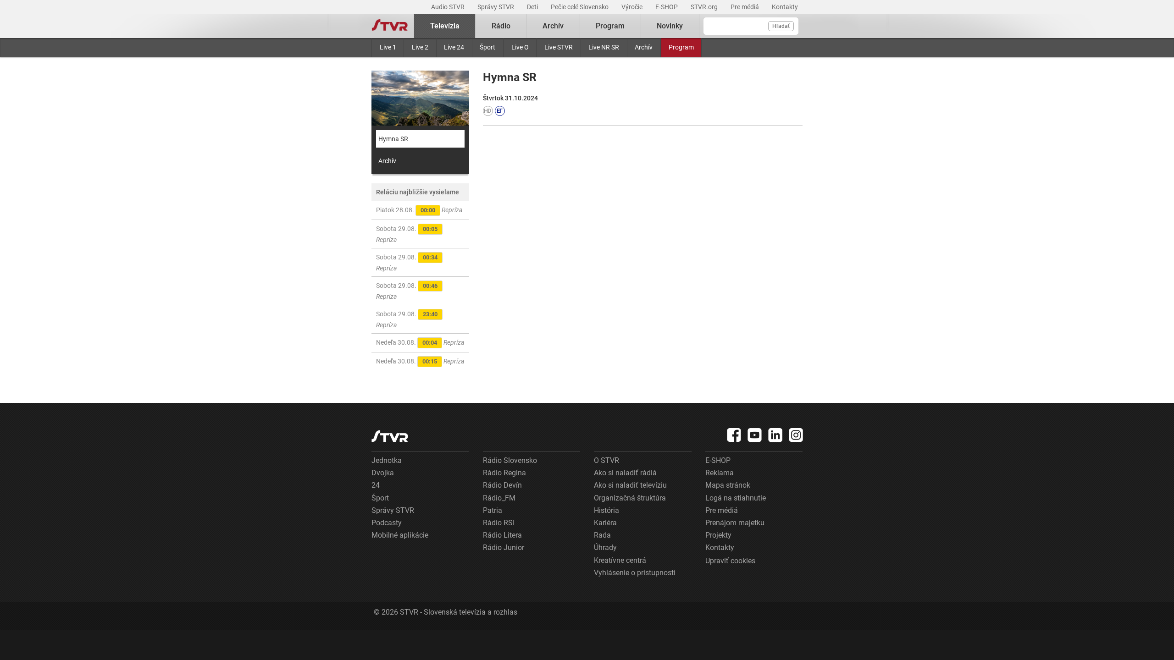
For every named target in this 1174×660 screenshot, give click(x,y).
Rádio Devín (502, 485)
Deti (533, 7)
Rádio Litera (502, 535)
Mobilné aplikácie (399, 535)
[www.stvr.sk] (389, 436)
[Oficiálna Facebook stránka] (734, 435)
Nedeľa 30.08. (420, 342)
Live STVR (558, 47)
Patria (492, 510)
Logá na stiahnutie (735, 498)
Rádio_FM (499, 498)
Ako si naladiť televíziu (630, 485)
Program (681, 47)
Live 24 (454, 47)
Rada (602, 535)
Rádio (501, 26)
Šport (487, 47)
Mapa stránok (727, 485)
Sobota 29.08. (406, 234)
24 (375, 485)
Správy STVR (496, 7)
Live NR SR (603, 47)
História (606, 510)
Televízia (445, 26)
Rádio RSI (499, 522)
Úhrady (605, 547)
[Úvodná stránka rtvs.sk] (389, 26)
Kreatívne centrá (620, 560)
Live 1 (388, 47)
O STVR (606, 460)
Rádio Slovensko (510, 460)
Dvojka (382, 472)
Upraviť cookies (730, 560)
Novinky (670, 26)
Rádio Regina (504, 472)
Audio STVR (448, 7)
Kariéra (605, 522)
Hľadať (781, 26)
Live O (520, 47)
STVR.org (705, 7)
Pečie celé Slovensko (580, 7)
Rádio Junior (503, 547)
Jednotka (386, 460)
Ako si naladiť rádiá (625, 472)
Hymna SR (393, 139)
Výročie (632, 7)
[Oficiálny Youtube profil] (755, 435)
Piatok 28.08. (419, 210)
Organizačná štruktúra (630, 498)
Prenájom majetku (734, 522)
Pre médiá (745, 7)
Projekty (718, 535)
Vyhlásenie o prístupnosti (635, 572)
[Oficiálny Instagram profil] (796, 435)
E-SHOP (667, 7)
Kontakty (785, 7)
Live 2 (420, 47)
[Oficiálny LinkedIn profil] (775, 435)
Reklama (719, 472)
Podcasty (386, 522)
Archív (644, 47)
